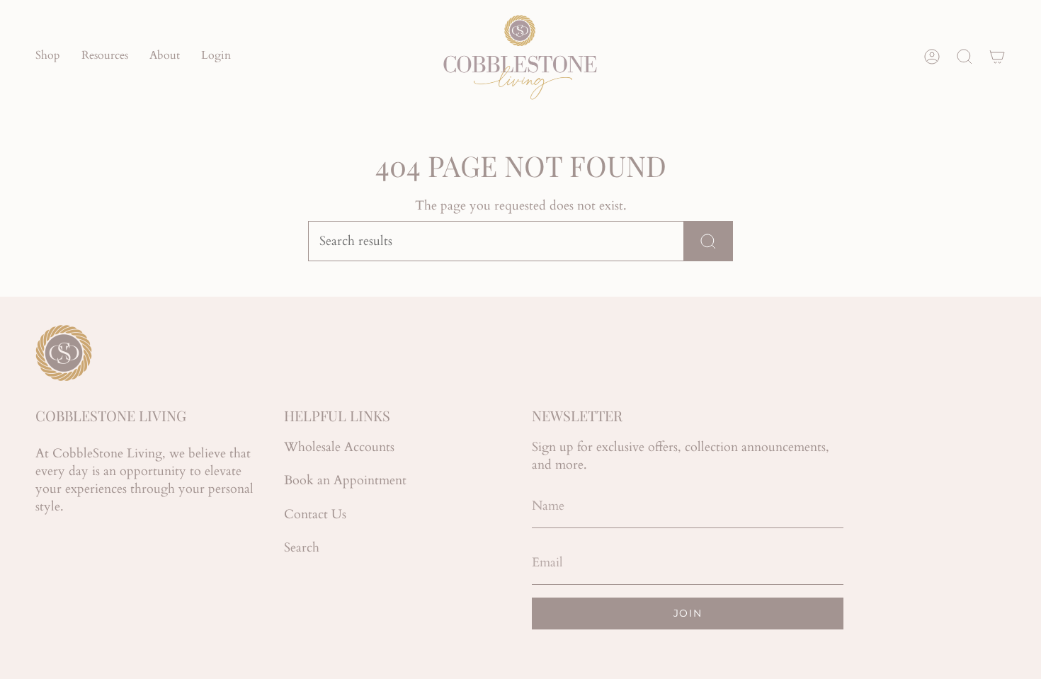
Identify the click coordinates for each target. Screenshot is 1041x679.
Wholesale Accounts (339, 447)
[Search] (708, 241)
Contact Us (315, 514)
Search (301, 548)
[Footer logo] (63, 353)
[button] (48, 57)
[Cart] (997, 57)
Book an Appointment (345, 480)
